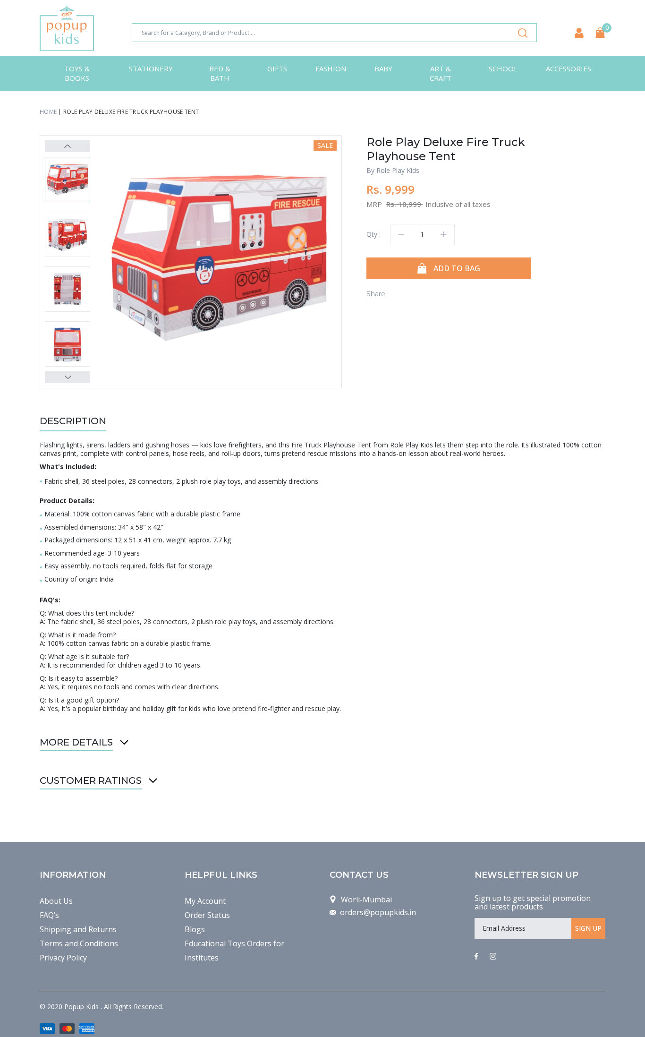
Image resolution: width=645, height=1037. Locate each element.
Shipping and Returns (78, 929)
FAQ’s (49, 915)
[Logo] (67, 28)
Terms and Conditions (79, 943)
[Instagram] (493, 956)
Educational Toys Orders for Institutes (234, 950)
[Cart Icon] (600, 32)
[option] (219, 258)
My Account (205, 901)
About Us (56, 901)
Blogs (195, 929)
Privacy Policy (63, 957)
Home (48, 112)
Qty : (373, 234)
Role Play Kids (397, 170)
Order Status (207, 915)
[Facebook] (476, 956)
